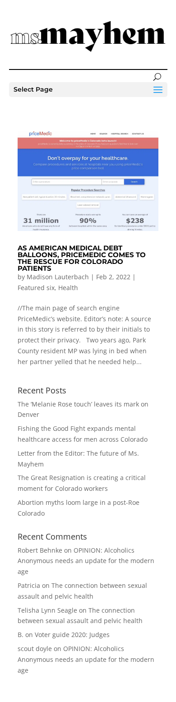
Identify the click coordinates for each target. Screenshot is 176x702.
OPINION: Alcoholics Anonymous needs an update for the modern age (86, 561)
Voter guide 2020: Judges (72, 634)
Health (68, 287)
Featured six (36, 287)
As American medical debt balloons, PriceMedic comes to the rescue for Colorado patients (82, 258)
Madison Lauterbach (58, 276)
